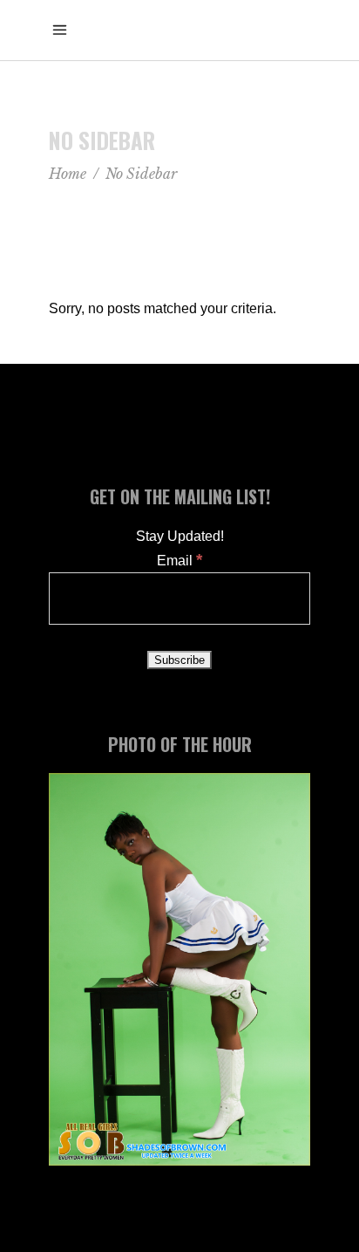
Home (67, 173)
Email (179, 560)
